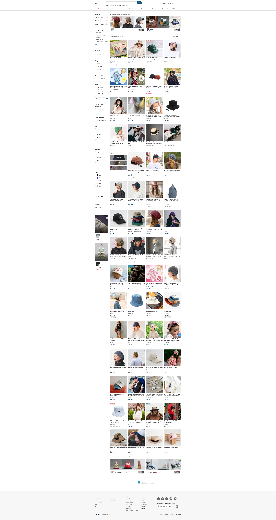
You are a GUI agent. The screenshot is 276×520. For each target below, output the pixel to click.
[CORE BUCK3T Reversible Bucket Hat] (172, 218)
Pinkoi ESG (143, 502)
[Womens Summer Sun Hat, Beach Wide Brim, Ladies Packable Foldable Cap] (136, 48)
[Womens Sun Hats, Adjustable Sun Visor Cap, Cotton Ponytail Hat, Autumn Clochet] (172, 76)
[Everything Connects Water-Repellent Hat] (118, 384)
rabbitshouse (167, 313)
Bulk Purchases (129, 500)
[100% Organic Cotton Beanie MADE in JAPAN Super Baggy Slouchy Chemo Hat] (118, 245)
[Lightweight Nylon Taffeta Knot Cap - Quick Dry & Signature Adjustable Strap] (136, 160)
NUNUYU (166, 424)
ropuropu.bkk (131, 174)
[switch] (101, 17)
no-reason (112, 397)
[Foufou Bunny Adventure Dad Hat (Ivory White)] (154, 357)
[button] (107, 98)
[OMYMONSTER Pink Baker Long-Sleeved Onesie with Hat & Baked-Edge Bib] (154, 273)
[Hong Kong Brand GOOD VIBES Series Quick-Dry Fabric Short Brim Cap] (136, 437)
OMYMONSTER (114, 89)
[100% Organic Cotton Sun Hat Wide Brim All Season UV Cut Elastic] (136, 189)
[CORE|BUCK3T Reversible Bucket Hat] (136, 132)
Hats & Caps (98, 207)
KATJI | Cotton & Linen (169, 145)
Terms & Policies (129, 504)
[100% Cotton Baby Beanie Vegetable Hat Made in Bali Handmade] (118, 132)
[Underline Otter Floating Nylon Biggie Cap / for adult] (136, 218)
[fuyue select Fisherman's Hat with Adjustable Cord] (118, 437)
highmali (148, 202)
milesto (131, 5)
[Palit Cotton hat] (118, 105)
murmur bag (113, 5)
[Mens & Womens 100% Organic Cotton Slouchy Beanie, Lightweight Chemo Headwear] (118, 357)
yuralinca (166, 397)
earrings (127, 5)
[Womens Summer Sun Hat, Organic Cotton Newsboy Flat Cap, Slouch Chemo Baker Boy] (118, 189)
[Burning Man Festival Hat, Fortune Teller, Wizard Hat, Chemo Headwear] (136, 411)
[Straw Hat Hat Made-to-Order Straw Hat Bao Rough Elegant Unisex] (154, 132)
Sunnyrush (148, 451)
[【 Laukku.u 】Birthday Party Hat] (136, 105)
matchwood (166, 202)
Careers (143, 506)
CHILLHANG (131, 287)
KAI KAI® (166, 118)
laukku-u (130, 118)
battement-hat (149, 145)
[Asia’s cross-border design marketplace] (99, 3)
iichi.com (143, 508)
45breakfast (149, 61)
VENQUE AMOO (132, 258)
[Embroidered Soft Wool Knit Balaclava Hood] (172, 411)
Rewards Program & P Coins (132, 510)
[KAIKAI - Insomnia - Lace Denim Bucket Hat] (136, 300)
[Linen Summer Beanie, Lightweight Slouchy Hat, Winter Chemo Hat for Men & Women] (172, 245)
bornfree (112, 287)
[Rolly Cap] (172, 132)
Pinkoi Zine (97, 500)
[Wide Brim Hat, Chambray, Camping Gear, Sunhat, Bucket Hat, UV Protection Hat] (154, 105)
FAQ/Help (128, 498)
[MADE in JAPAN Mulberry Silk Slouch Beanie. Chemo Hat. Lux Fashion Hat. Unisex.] (154, 218)
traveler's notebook (121, 5)
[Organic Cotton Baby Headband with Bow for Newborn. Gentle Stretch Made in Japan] (172, 329)
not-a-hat (112, 61)
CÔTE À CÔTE (149, 397)
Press (142, 500)
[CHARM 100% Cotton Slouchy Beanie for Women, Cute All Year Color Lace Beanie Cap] (154, 329)
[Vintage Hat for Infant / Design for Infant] (136, 76)
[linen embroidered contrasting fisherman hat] (172, 300)
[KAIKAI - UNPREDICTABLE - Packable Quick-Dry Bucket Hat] (172, 105)
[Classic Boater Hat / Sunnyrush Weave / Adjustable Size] (154, 437)
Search (139, 2)
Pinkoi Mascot (144, 504)
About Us (143, 498)
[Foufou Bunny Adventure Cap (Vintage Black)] (118, 218)
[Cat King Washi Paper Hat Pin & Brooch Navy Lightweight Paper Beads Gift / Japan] (172, 384)
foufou (111, 231)
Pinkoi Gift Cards (98, 502)
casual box (130, 61)
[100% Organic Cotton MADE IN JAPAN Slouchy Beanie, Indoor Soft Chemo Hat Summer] (172, 273)
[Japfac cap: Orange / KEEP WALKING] (118, 329)
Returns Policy (129, 508)
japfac (111, 342)
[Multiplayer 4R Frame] (118, 48)
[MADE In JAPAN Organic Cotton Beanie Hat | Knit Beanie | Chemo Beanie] (136, 329)
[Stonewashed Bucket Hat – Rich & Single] (136, 245)
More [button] (96, 44)
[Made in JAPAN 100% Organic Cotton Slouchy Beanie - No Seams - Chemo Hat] (118, 300)
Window (96, 506)
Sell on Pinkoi (163, 3)
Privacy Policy (129, 506)
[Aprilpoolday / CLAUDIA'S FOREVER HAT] (172, 357)
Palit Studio (113, 118)
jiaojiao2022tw (131, 89)
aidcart (129, 397)
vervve (129, 145)
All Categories (98, 498)
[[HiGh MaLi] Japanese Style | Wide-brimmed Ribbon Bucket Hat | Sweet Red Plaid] (154, 189)
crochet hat (97, 204)
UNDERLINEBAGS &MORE (134, 231)
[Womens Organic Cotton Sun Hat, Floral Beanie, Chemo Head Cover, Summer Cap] (172, 48)
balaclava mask (99, 210)
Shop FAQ (112, 500)
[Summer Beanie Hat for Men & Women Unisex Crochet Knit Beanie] (136, 357)
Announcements (129, 502)
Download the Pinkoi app (166, 506)
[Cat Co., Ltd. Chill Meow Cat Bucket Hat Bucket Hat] (154, 300)
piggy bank (108, 5)
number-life (148, 89)
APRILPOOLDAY (168, 371)
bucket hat (97, 202)
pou (111, 451)
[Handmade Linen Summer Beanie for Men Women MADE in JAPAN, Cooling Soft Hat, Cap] (172, 160)
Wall (96, 504)
